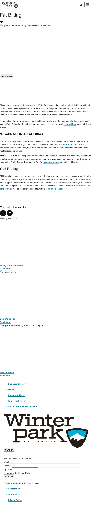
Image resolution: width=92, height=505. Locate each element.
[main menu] (87, 5)
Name (6, 465)
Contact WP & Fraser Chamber (22, 406)
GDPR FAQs (14, 494)
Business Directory (17, 383)
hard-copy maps (51, 162)
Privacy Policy (15, 500)
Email (6, 461)
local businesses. (54, 188)
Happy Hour (70, 124)
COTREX (53, 155)
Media (11, 389)
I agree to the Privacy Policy (18, 472)
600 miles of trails (11, 111)
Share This (6, 76)
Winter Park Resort (17, 400)
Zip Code (8, 469)
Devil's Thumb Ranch (64, 144)
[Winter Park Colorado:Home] (9, 5)
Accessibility (14, 488)
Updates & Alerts (16, 395)
